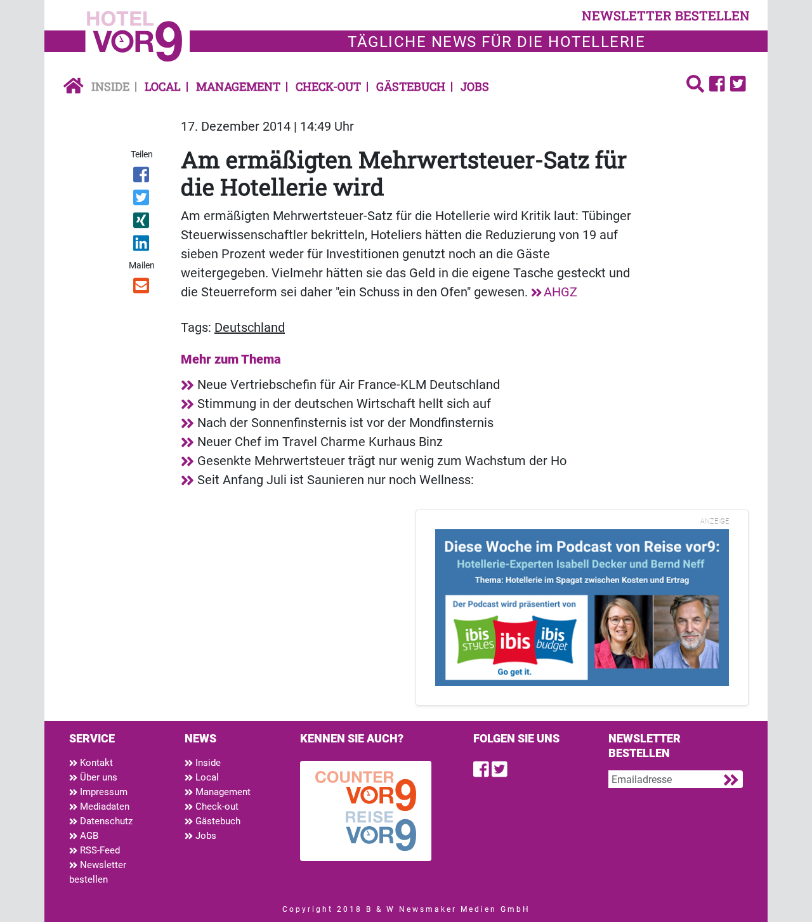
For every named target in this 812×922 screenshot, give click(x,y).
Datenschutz (105, 821)
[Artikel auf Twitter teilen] (142, 199)
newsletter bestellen (666, 15)
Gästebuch (410, 86)
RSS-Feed (98, 850)
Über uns (97, 777)
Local (163, 86)
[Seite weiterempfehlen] (142, 288)
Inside (110, 86)
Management (238, 86)
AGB (87, 835)
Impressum (102, 792)
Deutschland (249, 327)
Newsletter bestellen (97, 872)
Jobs (475, 86)
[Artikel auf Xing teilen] (142, 222)
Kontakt (95, 762)
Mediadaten (103, 806)
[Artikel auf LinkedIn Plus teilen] (142, 245)
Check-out (328, 86)
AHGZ (560, 292)
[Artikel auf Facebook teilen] (142, 177)
